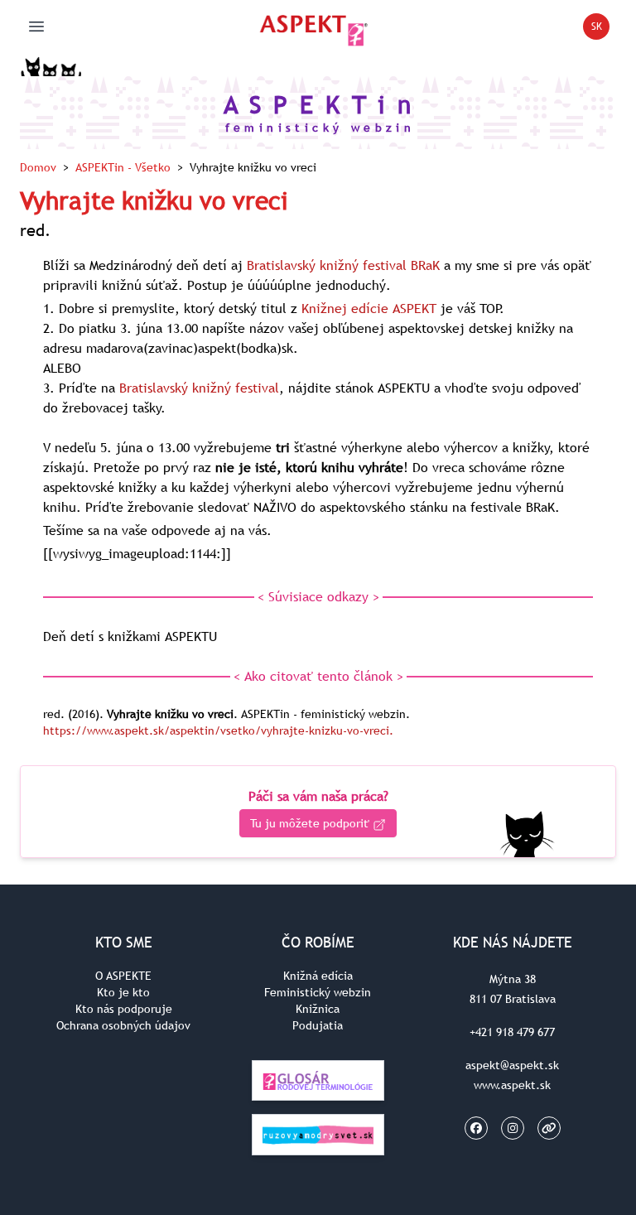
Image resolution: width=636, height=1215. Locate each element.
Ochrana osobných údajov (123, 1025)
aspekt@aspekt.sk (512, 1065)
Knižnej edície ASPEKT (368, 308)
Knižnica (318, 1008)
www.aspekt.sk (512, 1085)
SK (600, 29)
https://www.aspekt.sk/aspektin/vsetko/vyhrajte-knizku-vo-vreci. (218, 730)
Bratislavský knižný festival (199, 387)
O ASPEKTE (123, 975)
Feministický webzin (317, 992)
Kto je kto (123, 992)
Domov (38, 167)
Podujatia (317, 1025)
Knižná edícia (318, 975)
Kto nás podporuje (123, 1008)
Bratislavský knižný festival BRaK (343, 265)
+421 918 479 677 (512, 1032)
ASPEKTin (123, 167)
